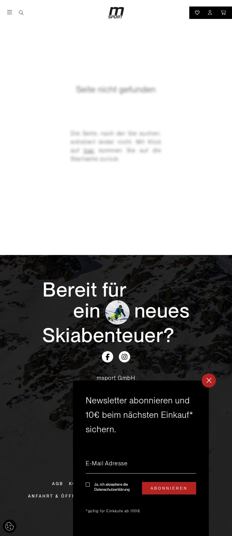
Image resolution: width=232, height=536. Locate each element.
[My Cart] (224, 13)
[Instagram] (124, 356)
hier (89, 150)
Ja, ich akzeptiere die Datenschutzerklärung (112, 487)
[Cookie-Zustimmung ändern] (9, 526)
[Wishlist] (197, 12)
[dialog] (141, 458)
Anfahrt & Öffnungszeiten (70, 496)
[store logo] (116, 13)
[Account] (210, 12)
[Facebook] (107, 356)
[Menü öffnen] (13, 12)
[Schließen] (209, 380)
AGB (57, 483)
